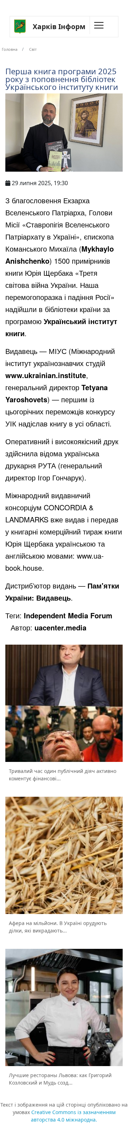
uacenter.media (60, 627)
